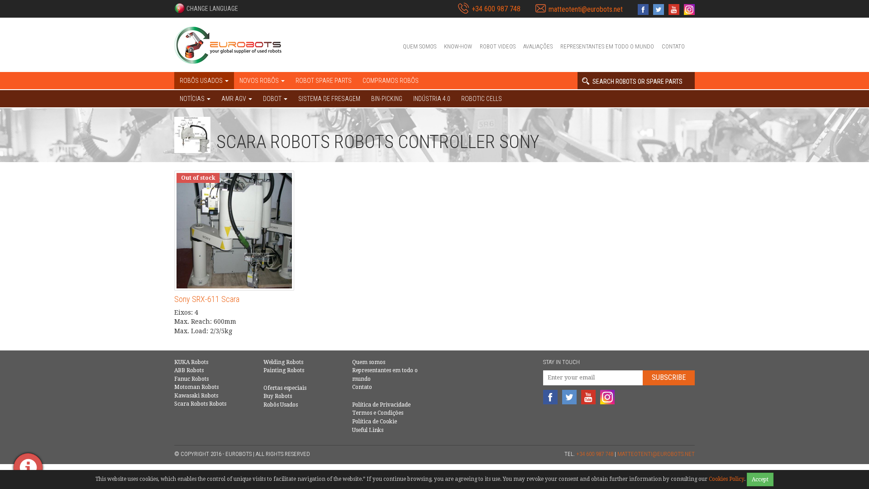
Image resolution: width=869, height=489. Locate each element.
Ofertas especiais (284, 388)
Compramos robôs (391, 80)
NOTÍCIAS (193, 98)
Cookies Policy (726, 479)
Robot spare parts (324, 80)
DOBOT (273, 98)
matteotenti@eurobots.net (586, 9)
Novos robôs (259, 80)
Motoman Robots (196, 387)
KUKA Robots (191, 362)
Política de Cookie (374, 421)
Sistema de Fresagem (329, 98)
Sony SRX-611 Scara (206, 299)
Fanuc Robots (191, 379)
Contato (673, 46)
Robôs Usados (280, 405)
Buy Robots (277, 396)
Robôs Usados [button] (202, 80)
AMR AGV (234, 98)
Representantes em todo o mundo (607, 46)
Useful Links (367, 430)
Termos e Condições (377, 413)
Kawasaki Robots (196, 396)
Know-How (458, 46)
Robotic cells (481, 98)
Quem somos (419, 46)
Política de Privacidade (381, 405)
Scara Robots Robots (200, 404)
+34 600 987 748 (496, 9)
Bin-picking (386, 98)
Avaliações (538, 46)
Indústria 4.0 (431, 98)
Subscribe (669, 377)
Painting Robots (283, 370)
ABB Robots (189, 370)
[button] (206, 8)
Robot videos (498, 46)
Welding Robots (283, 362)
